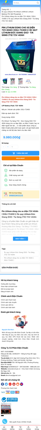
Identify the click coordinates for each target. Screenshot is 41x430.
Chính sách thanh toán (8, 300)
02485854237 (13, 367)
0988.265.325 (35, 367)
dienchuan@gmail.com (13, 375)
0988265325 (16, 195)
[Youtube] (13, 384)
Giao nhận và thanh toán (9, 286)
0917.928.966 (24, 367)
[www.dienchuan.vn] (6, 2)
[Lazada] (21, 384)
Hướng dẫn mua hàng (8, 284)
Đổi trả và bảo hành (7, 289)
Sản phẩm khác (10, 267)
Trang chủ (5, 9)
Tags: (4, 249)
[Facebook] (2, 384)
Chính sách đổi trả (7, 305)
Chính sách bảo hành (8, 307)
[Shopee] (17, 384)
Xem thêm (19, 239)
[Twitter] (6, 384)
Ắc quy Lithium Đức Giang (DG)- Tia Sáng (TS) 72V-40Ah (19, 253)
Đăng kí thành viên (7, 291)
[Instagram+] (10, 384)
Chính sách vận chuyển (9, 302)
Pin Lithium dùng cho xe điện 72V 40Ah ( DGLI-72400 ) (19, 259)
